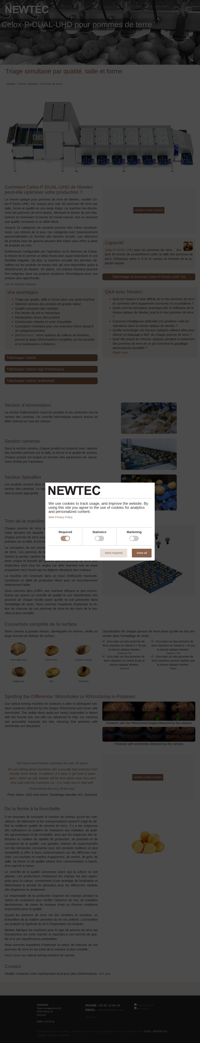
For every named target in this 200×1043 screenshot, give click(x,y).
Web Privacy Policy (60, 517)
